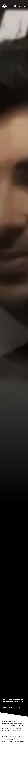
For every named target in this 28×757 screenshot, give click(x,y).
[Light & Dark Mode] (15, 6)
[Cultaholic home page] (8, 6)
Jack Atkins (8, 707)
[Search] (19, 6)
